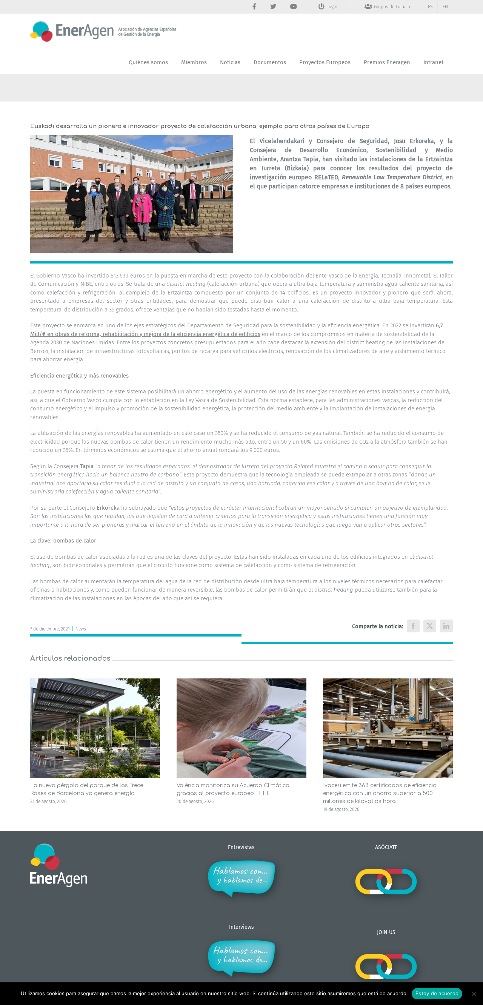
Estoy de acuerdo (436, 993)
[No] (473, 993)
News (80, 629)
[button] (36, 745)
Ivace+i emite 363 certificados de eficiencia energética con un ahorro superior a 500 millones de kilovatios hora (380, 793)
